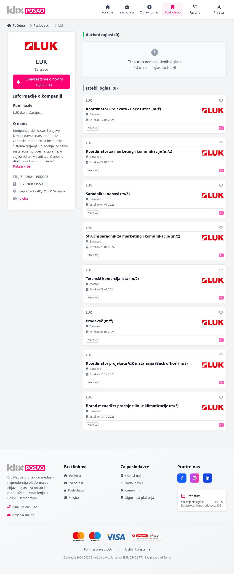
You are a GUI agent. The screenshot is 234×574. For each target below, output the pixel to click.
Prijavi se (92, 128)
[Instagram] (194, 478)
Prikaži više (21, 166)
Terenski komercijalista (112, 278)
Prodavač (99, 320)
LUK (89, 100)
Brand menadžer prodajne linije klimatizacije (132, 405)
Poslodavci (42, 25)
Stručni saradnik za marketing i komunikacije (133, 236)
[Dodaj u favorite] (221, 100)
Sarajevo (95, 114)
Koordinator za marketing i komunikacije (129, 151)
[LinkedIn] (207, 478)
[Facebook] (181, 478)
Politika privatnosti (98, 549)
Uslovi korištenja (137, 549)
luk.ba (23, 198)
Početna (19, 25)
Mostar (94, 284)
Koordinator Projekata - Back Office (123, 108)
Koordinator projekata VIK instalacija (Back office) (137, 363)
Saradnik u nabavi (108, 193)
